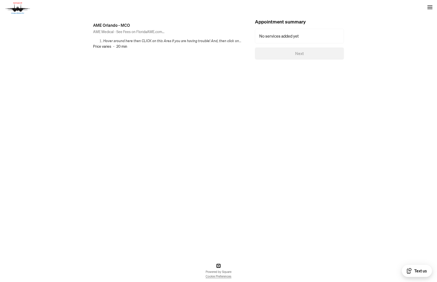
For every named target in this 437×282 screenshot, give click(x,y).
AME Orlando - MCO (111, 25)
